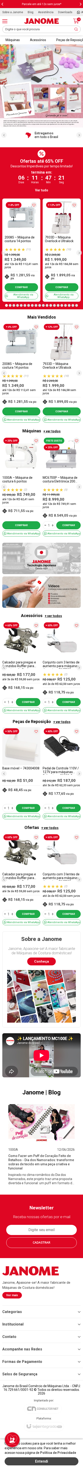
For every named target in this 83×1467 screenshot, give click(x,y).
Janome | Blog (41, 1092)
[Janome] (41, 21)
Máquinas (13, 40)
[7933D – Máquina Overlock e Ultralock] (62, 250)
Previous (4, 86)
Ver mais (12, 1295)
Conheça (41, 961)
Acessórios (38, 40)
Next (78, 86)
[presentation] (2, 4)
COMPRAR (21, 287)
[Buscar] (76, 29)
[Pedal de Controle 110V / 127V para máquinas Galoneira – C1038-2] (62, 773)
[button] (6, 305)
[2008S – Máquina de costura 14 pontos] (21, 250)
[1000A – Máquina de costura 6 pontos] (21, 486)
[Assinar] (41, 1242)
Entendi (41, 1461)
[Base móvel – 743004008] (21, 773)
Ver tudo (41, 190)
